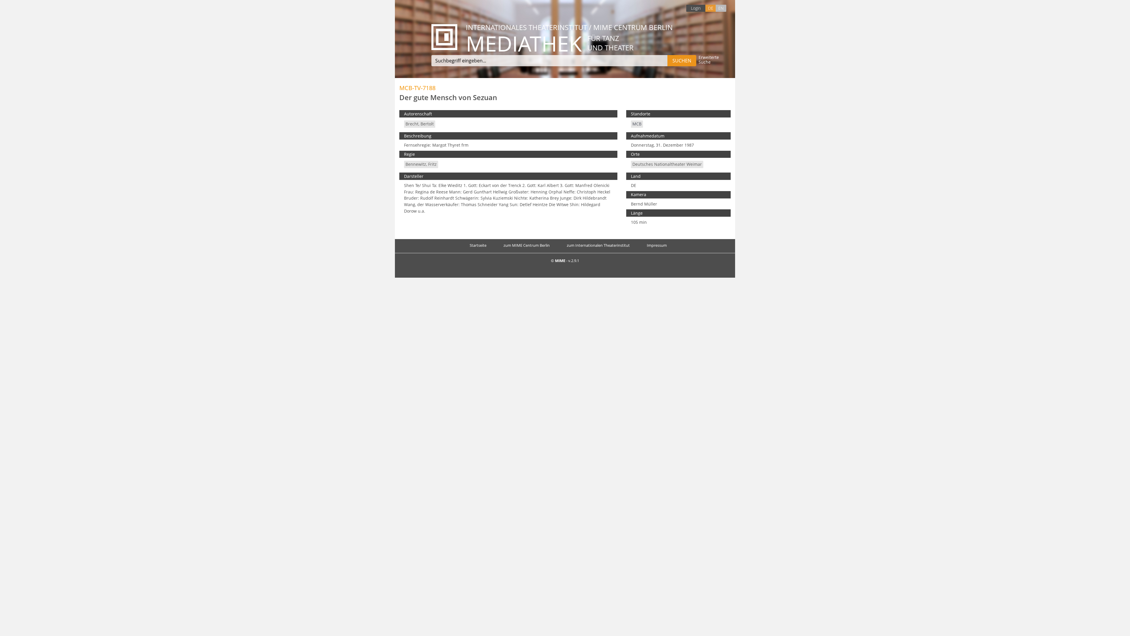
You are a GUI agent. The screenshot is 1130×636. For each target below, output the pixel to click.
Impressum (657, 245)
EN (721, 8)
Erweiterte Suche (709, 60)
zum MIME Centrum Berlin (526, 245)
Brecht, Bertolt (420, 124)
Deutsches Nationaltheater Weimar (667, 164)
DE (710, 8)
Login (696, 8)
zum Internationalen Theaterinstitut (598, 245)
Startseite (478, 245)
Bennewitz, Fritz (421, 164)
